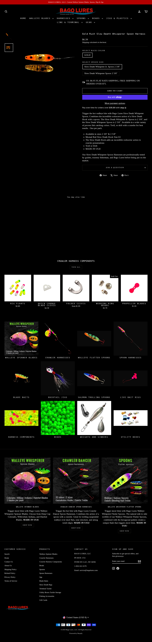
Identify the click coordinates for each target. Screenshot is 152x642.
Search (7, 554)
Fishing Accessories (46, 596)
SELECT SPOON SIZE (93, 62)
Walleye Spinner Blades (48, 554)
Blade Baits (43, 581)
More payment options (115, 103)
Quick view (21, 235)
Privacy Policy (9, 577)
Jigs (40, 577)
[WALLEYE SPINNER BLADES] (27, 481)
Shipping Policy (10, 569)
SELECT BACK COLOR (93, 50)
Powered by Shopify (76, 633)
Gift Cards (43, 600)
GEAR (89, 22)
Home (23, 18)
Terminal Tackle (45, 589)
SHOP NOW (27, 525)
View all (76, 267)
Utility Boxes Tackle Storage (50, 592)
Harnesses (64, 18)
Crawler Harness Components (50, 562)
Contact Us (8, 562)
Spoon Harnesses (45, 573)
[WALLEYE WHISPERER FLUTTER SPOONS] (124, 481)
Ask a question (115, 167)
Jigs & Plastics (118, 18)
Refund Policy (9, 573)
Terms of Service (10, 581)
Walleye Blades (40, 18)
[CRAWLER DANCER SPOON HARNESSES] (76, 481)
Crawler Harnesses (46, 558)
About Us (8, 565)
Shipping (85, 42)
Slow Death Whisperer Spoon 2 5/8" (101, 73)
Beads (41, 565)
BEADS (96, 18)
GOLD (87, 55)
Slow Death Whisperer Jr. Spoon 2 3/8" (102, 66)
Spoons (82, 18)
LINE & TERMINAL (69, 22)
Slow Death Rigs (45, 585)
